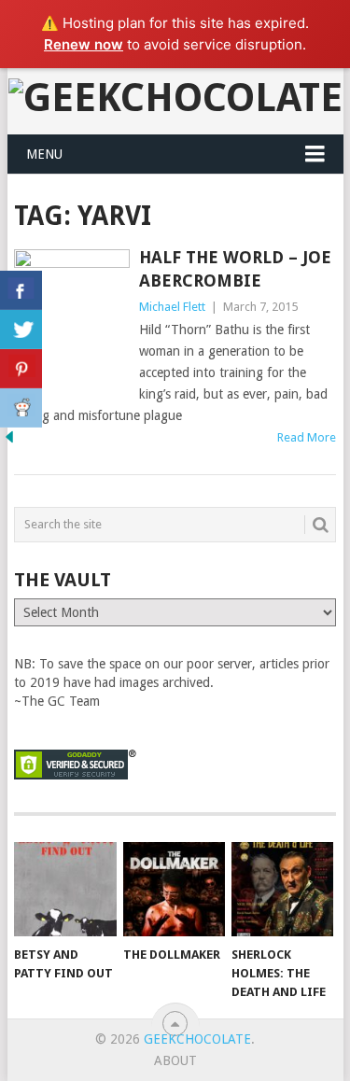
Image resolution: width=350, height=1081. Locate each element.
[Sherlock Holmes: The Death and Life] (282, 889)
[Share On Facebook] (21, 290)
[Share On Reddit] (21, 408)
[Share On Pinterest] (21, 368)
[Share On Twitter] (21, 329)
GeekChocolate (197, 1039)
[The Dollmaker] (174, 889)
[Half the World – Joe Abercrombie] (72, 325)
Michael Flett (172, 307)
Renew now (83, 44)
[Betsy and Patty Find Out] (65, 889)
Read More (306, 437)
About (175, 1060)
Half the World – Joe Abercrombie (235, 268)
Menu (44, 154)
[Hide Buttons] (9, 441)
